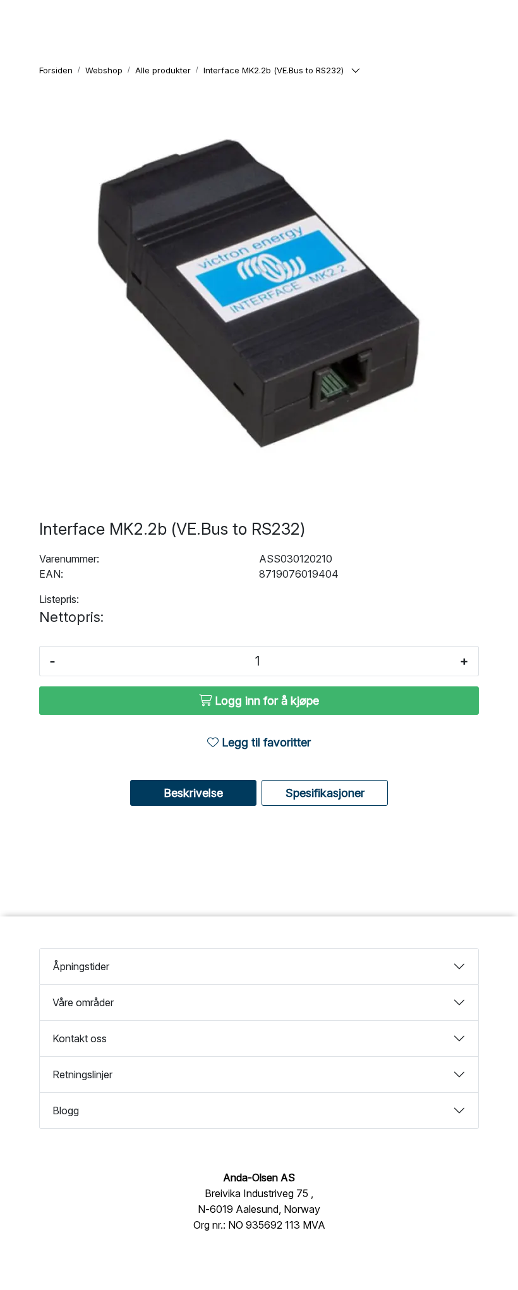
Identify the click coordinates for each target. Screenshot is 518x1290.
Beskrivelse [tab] (193, 793)
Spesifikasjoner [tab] (325, 793)
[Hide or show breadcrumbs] (355, 71)
